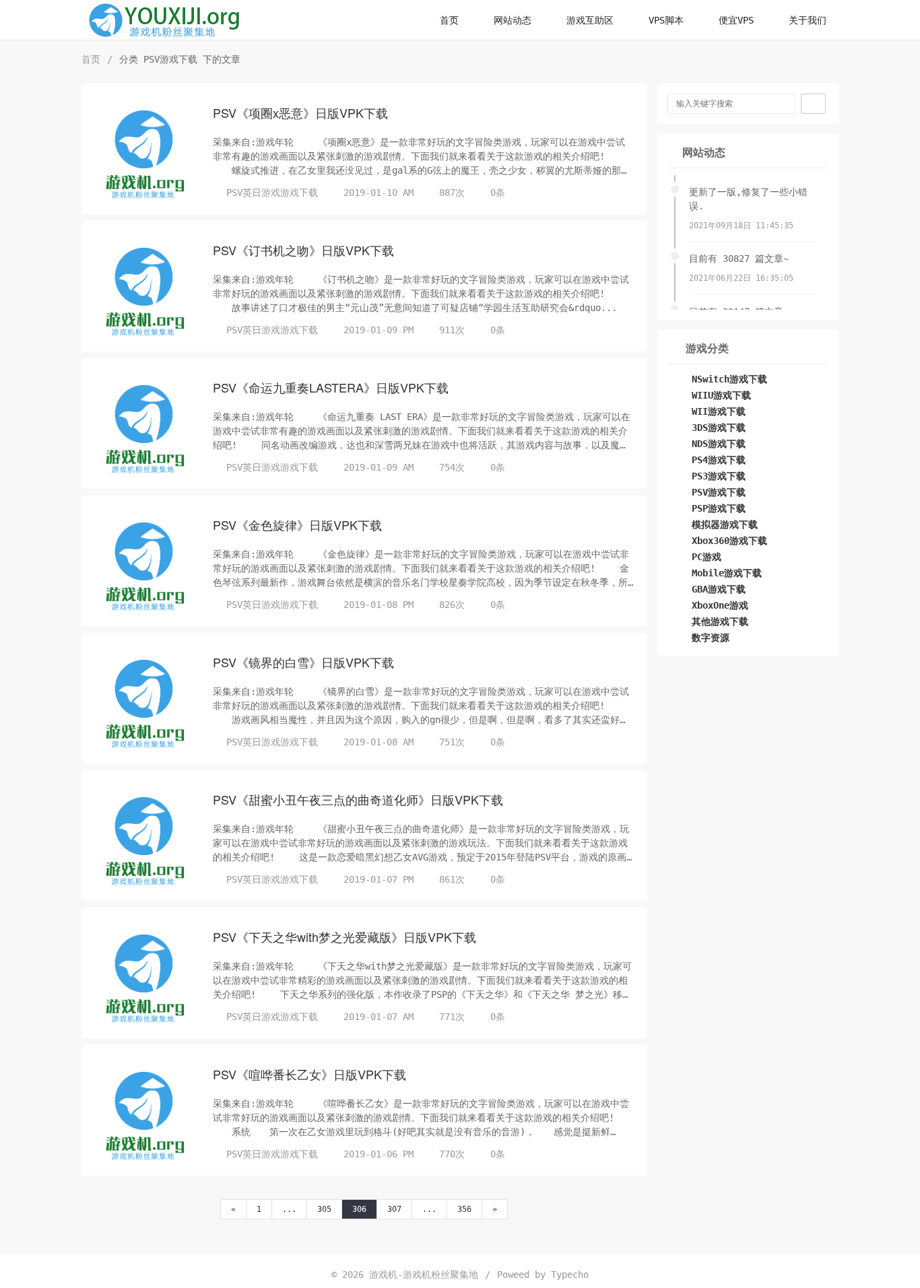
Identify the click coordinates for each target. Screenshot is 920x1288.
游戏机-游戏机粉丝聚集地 (423, 1274)
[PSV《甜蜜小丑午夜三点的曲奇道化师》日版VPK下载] (145, 841)
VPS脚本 (666, 20)
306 (359, 1209)
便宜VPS (736, 20)
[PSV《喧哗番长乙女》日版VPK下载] (145, 1115)
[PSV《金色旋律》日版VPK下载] (145, 566)
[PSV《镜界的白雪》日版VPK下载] (145, 703)
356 (464, 1209)
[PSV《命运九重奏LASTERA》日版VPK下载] (145, 428)
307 (394, 1209)
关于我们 (807, 20)
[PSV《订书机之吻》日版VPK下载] (145, 291)
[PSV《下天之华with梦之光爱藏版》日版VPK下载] (145, 978)
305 (324, 1209)
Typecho (570, 1274)
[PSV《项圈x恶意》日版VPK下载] (145, 154)
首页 (449, 20)
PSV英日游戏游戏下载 (272, 192)
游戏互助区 (590, 20)
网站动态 (512, 20)
